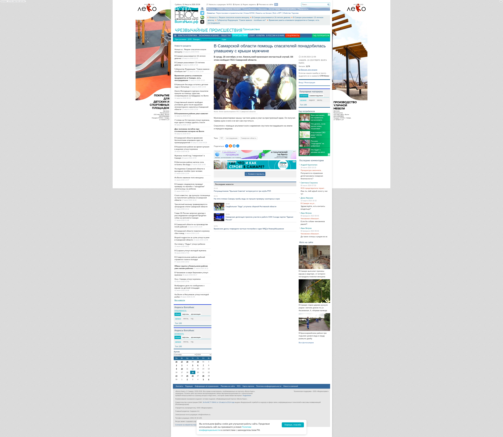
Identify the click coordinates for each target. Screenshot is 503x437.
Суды (224, 39)
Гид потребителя (321, 35)
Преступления (180, 39)
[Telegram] (234, 145)
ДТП (190, 39)
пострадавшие (231, 138)
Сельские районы (289, 9)
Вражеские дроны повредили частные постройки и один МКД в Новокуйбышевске (249, 229)
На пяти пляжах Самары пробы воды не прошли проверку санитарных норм (247, 199)
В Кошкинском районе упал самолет (191, 113)
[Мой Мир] (237, 145)
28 (187, 362)
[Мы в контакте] (202, 8)
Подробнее (247, 395)
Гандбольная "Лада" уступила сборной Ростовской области (251, 206)
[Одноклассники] (230, 145)
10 (182, 369)
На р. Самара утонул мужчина (187, 279)
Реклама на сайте (266, 4)
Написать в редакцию (217, 4)
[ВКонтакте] (226, 145)
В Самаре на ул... (308, 203)
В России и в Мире (275, 35)
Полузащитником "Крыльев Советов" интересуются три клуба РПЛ (242, 191)
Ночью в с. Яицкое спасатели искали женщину (229, 17)
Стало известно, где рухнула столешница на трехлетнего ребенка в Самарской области (192, 197)
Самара (220, 9)
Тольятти (228, 9)
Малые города (274, 9)
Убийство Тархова (291, 13)
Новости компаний (290, 386)
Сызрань (237, 9)
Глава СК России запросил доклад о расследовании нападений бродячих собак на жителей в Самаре (190, 215)
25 (187, 376)
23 (176, 376)
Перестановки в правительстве (229, 13)
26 (176, 362)
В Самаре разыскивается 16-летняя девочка (271, 17)
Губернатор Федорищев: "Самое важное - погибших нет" (242, 20)
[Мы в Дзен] (202, 22)
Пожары (196, 39)
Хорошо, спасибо (292, 425)
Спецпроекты (292, 35)
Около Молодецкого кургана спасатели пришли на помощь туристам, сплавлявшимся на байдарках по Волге (191, 93)
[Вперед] (329, 154)
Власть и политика (187, 35)
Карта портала (248, 386)
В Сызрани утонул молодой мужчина (190, 250)
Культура (260, 35)
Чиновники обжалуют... (310, 218)
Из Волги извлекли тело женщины (189, 178)
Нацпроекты (303, 9)
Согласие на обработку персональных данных (192, 425)
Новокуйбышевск (249, 9)
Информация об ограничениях (207, 386)
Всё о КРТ (277, 13)
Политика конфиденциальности (268, 386)
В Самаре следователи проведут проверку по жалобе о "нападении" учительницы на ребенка (189, 186)
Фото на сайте (306, 242)
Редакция (189, 386)
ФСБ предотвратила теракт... (313, 188)
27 (182, 362)
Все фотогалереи (306, 343)
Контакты (179, 386)
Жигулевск (262, 9)
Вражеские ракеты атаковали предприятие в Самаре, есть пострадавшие (188, 78)
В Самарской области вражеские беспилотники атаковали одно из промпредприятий (188, 140)
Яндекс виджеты (249, 4)
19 (193, 372)
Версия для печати (309, 70)
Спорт (252, 35)
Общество (226, 35)
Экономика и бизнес (209, 35)
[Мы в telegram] (202, 13)
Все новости (179, 300)
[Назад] (329, 114)
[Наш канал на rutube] (202, 17)
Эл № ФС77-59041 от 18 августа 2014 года (218, 402)
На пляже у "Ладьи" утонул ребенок (189, 244)
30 (198, 362)
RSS (230, 4)
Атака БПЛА (249, 13)
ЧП (221, 138)
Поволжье (211, 9)
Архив (237, 4)
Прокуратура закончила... (311, 170)
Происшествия (251, 29)
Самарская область (248, 138)
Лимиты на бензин (264, 13)
